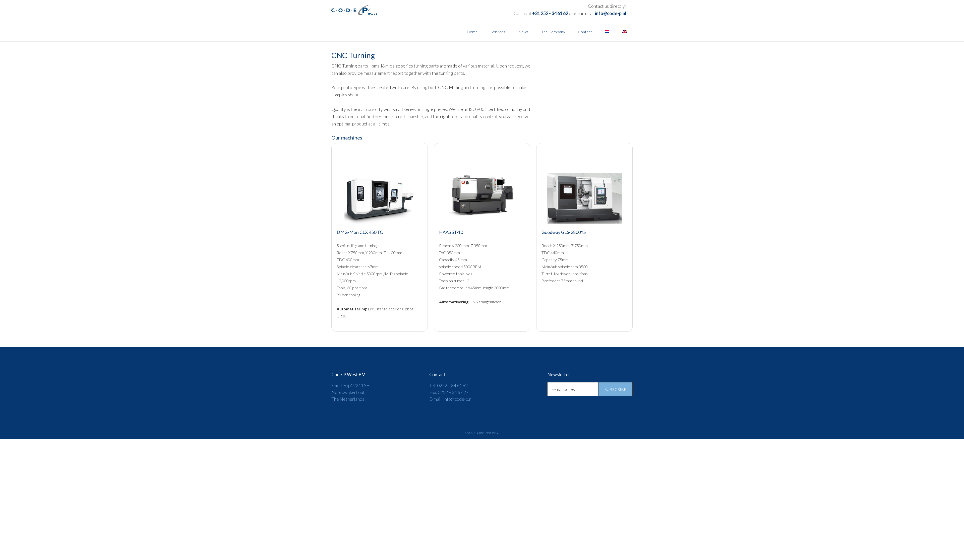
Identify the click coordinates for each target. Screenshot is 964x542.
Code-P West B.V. (376, 10)
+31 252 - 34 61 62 (550, 13)
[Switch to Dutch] (607, 31)
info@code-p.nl (610, 13)
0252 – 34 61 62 (452, 385)
